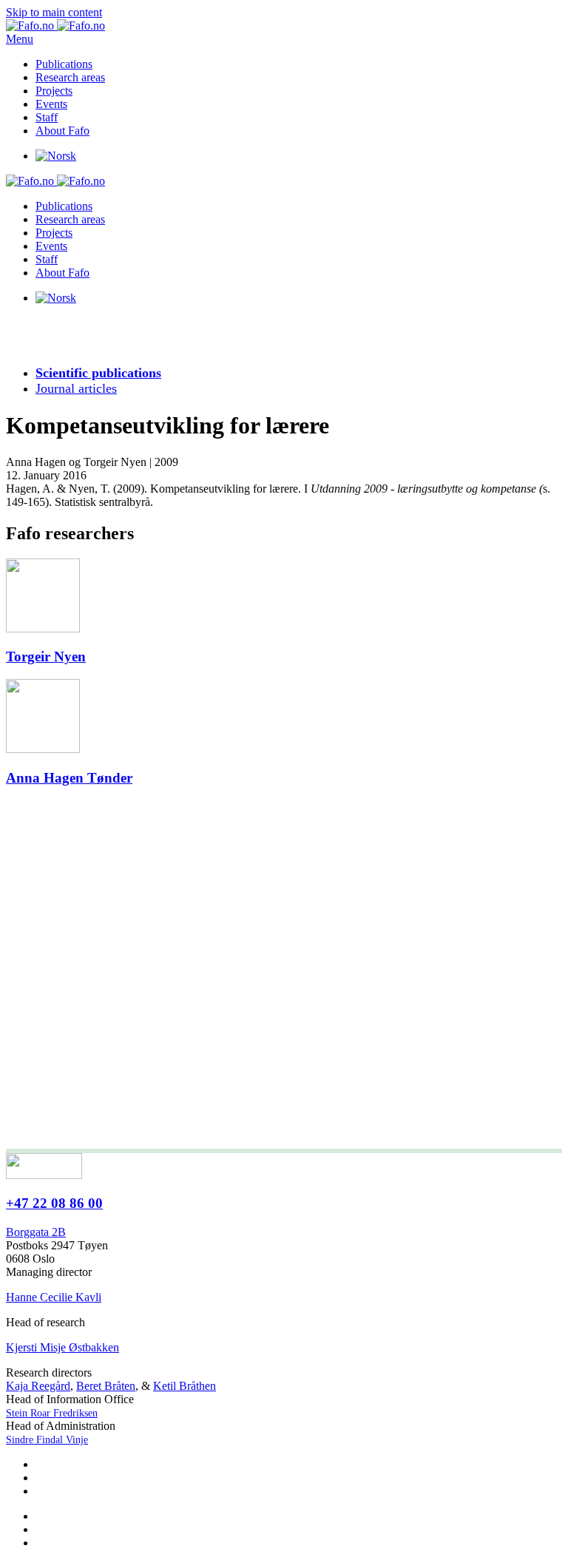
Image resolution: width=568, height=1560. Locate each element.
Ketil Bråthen (184, 1386)
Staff (47, 117)
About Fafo (62, 130)
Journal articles (76, 388)
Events (51, 104)
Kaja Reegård (38, 1386)
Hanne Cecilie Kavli (53, 1297)
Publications (64, 64)
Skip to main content (54, 12)
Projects (54, 90)
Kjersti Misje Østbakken (62, 1347)
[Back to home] (55, 25)
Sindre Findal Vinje (47, 1439)
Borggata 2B (36, 1232)
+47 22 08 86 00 (54, 1203)
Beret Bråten (105, 1386)
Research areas (70, 77)
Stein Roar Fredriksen (52, 1413)
